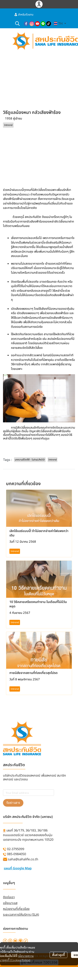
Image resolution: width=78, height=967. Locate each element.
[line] (43, 23)
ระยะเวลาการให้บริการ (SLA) (21, 914)
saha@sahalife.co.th (23, 859)
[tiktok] (48, 23)
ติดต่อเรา (9, 897)
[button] (17, 23)
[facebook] (26, 23)
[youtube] (37, 23)
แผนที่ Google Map (18, 868)
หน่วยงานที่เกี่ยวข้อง (16, 908)
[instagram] (31, 23)
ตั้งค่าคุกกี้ (58, 955)
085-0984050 (16, 854)
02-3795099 (15, 849)
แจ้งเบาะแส (10, 903)
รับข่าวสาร (13, 802)
